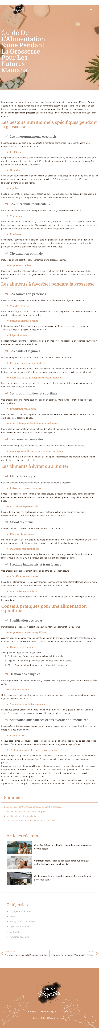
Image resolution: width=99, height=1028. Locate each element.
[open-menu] (91, 9)
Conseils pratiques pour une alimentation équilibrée (30, 820)
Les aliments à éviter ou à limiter (21, 816)
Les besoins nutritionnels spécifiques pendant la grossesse (34, 807)
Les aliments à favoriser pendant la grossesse (28, 811)
